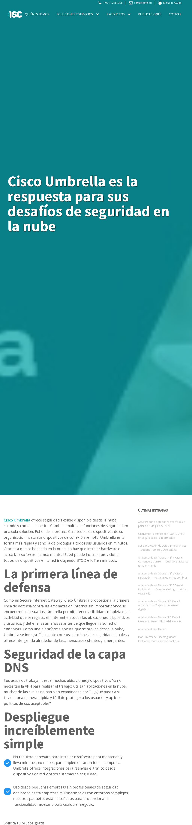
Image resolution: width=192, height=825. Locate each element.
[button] (110, 3)
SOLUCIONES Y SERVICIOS (75, 14)
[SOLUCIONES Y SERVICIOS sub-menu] (98, 14)
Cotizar (175, 14)
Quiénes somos (37, 14)
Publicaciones (149, 14)
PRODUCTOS (115, 14)
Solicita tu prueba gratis (24, 510)
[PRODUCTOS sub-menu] (130, 14)
